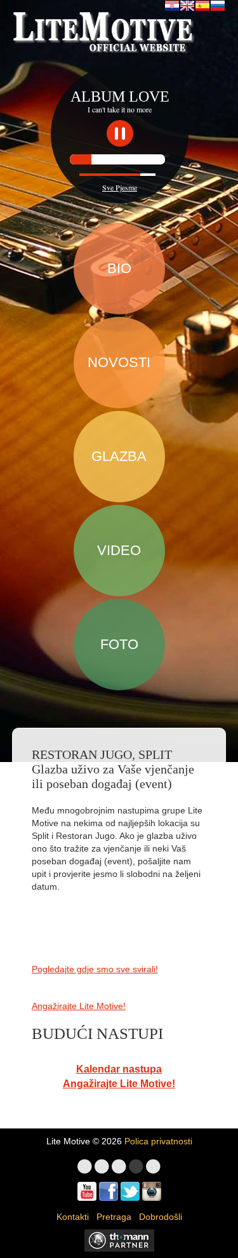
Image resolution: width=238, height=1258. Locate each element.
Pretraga (113, 1217)
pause (120, 133)
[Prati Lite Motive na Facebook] (108, 1191)
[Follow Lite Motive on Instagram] (151, 1191)
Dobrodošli (160, 1217)
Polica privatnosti (158, 1141)
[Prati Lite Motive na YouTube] (86, 1191)
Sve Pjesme (119, 187)
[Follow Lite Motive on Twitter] (130, 1191)
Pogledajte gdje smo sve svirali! (95, 969)
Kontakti (72, 1217)
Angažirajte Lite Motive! (79, 1006)
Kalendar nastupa (119, 1069)
